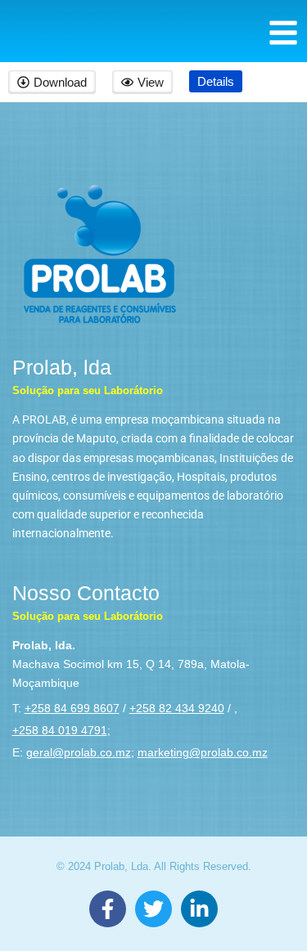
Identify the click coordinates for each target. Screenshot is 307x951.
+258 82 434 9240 (176, 708)
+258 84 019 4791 (59, 730)
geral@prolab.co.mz (78, 752)
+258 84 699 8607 (72, 708)
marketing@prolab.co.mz (203, 752)
